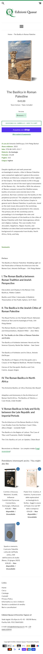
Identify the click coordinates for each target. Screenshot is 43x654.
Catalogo (5, 593)
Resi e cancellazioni (9, 607)
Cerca (4, 590)
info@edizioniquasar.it (15, 627)
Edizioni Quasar (21, 642)
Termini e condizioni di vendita (13, 604)
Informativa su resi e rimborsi (13, 602)
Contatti (5, 596)
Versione (21, 111)
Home (4, 588)
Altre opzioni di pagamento (21, 134)
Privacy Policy (7, 599)
